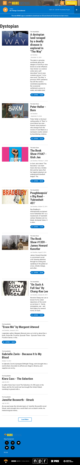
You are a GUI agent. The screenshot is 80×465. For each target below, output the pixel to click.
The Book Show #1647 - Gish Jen (38, 154)
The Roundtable (34, 31)
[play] (5, 10)
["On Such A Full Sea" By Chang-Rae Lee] (15, 288)
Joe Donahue (33, 55)
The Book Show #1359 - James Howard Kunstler (39, 244)
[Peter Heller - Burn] (15, 110)
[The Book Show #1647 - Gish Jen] (15, 154)
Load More (25, 419)
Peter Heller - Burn (38, 108)
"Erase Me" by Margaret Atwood (20, 327)
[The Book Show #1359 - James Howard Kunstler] (15, 242)
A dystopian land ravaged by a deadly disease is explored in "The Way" (37, 43)
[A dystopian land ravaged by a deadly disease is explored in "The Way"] (15, 38)
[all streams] (77, 10)
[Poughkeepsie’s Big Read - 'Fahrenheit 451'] (15, 196)
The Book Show (34, 104)
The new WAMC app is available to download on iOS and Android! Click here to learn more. (40, 15)
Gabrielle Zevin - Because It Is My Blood (21, 355)
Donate (72, 3)
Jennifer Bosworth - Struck (18, 400)
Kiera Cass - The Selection (17, 378)
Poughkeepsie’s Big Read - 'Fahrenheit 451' (38, 198)
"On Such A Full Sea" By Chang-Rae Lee (39, 288)
